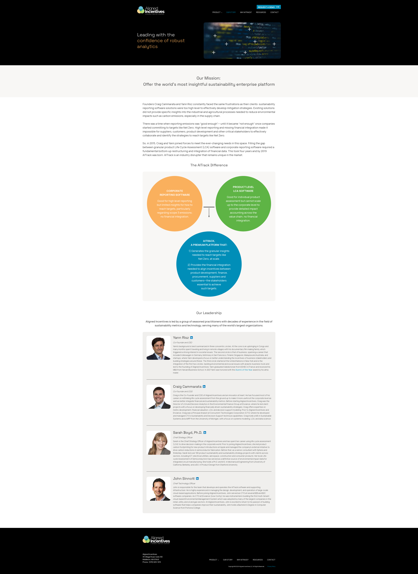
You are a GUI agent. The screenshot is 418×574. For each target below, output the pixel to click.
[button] (269, 7)
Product (216, 12)
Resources (261, 12)
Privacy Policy (271, 566)
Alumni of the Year (243, 369)
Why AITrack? (246, 12)
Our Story (231, 12)
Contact (274, 12)
